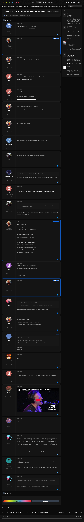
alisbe (9, 305)
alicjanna (9, 464)
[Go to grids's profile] (4, 15)
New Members (69, 26)
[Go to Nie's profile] (9, 59)
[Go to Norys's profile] (9, 155)
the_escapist (9, 360)
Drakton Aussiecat (70, 36)
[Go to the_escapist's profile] (9, 356)
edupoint (68, 50)
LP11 (68, 41)
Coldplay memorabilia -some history (73, 28)
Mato (68, 16)
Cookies (9, 519)
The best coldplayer (70, 45)
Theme (4, 519)
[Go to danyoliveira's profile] (9, 140)
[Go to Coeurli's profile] (9, 388)
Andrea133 (69, 56)
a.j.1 (67, 30)
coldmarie (69, 23)
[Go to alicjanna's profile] (9, 460)
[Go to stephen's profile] (9, 40)
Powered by (74, 519)
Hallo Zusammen (70, 55)
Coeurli (9, 392)
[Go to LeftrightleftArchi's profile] (9, 172)
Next (8, 20)
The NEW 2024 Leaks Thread (73, 68)
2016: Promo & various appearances (23, 15)
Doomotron (69, 68)
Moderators (9, 394)
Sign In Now (45, 501)
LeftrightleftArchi (9, 176)
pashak (68, 75)
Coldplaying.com (70, 13)
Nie (9, 63)
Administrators (9, 46)
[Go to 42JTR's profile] (9, 437)
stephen (9, 45)
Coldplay (68, 66)
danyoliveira (9, 144)
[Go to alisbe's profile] (9, 301)
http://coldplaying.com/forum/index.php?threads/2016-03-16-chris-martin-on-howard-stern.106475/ (37, 191)
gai (9, 80)
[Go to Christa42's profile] (9, 420)
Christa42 (9, 425)
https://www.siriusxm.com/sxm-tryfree (24, 79)
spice (9, 269)
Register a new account (17, 501)
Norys (9, 159)
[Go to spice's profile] (9, 265)
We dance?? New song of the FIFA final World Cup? (73, 43)
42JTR (9, 442)
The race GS (69, 15)
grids (7, 15)
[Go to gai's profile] (9, 76)
